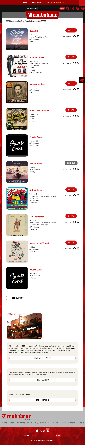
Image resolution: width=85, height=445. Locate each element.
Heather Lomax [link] (36, 57)
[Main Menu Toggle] (82, 3)
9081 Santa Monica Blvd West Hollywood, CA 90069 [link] (26, 21)
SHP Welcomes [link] (36, 217)
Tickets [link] (71, 30)
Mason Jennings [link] (37, 84)
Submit (62, 8)
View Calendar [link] (42, 380)
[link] (82, 80)
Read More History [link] (42, 358)
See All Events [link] (18, 298)
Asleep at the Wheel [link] (39, 243)
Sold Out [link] (71, 163)
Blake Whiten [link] (35, 163)
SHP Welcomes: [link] (37, 190)
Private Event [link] (35, 137)
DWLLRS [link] (33, 31)
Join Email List (32, 8)
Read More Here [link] (57, 2)
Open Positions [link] (42, 400)
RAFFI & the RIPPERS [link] (39, 110)
